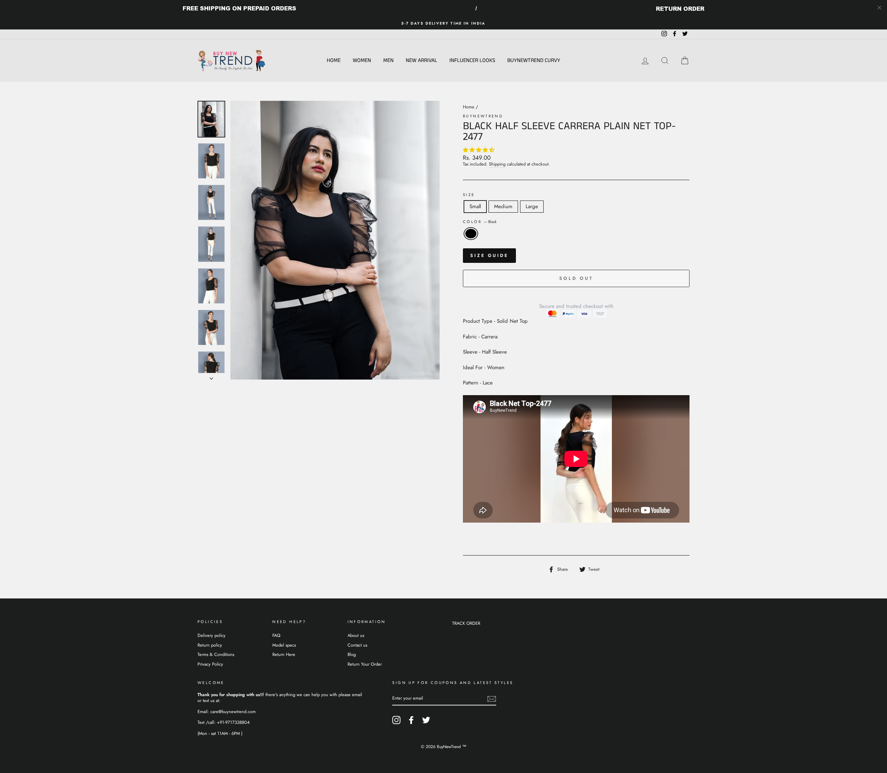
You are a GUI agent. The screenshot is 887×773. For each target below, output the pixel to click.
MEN (388, 60)
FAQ (276, 635)
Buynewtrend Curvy (533, 60)
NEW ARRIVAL (421, 60)
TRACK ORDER (466, 623)
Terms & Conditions (215, 654)
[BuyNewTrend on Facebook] (411, 720)
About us (356, 635)
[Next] (211, 376)
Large (532, 206)
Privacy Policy (210, 664)
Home (334, 60)
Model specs (284, 645)
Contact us (357, 645)
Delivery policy (211, 635)
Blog (352, 654)
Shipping (497, 164)
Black (470, 234)
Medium (503, 206)
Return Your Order (365, 664)
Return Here (283, 654)
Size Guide (489, 255)
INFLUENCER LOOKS (472, 60)
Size (469, 194)
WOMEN (362, 60)
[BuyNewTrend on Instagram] (396, 720)
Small (475, 206)
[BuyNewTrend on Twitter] (426, 720)
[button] (479, 150)
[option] (443, 23)
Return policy (209, 645)
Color (480, 221)
